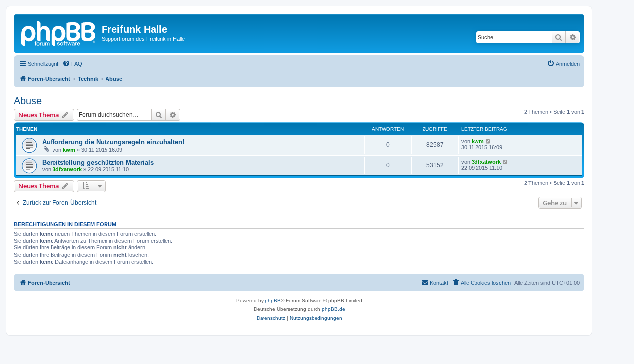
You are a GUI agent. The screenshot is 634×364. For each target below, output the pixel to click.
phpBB (273, 300)
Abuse (28, 100)
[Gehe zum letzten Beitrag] (488, 141)
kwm (69, 150)
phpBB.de (333, 309)
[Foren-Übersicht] (59, 32)
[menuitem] (72, 64)
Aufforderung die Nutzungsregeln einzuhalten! (113, 142)
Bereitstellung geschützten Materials (98, 162)
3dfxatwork (67, 169)
